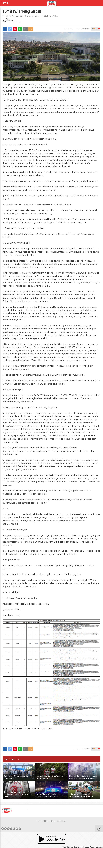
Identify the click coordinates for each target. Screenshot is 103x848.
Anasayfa (6, 19)
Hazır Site (66, 847)
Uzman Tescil (89, 847)
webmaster (99, 847)
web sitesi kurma (76, 847)
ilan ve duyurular (8, 20)
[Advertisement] (51, 738)
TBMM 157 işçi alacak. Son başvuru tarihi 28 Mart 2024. (30, 16)
